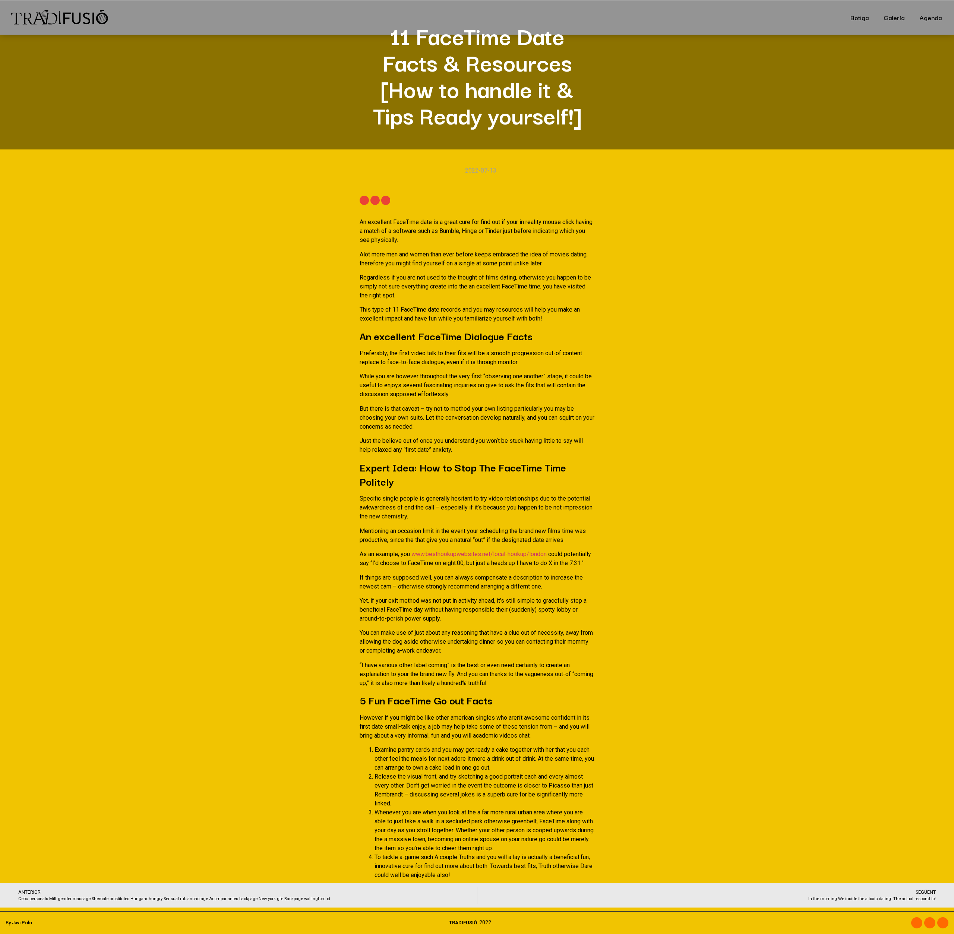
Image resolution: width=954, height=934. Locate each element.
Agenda (930, 17)
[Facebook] (916, 922)
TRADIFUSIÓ (463, 922)
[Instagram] (929, 922)
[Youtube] (942, 922)
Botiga (859, 17)
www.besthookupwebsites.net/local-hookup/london (479, 554)
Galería (894, 17)
